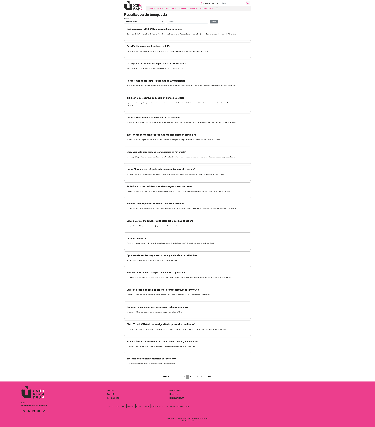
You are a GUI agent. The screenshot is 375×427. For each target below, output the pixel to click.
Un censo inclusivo (136, 238)
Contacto (146, 406)
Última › (209, 376)
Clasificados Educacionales (174, 406)
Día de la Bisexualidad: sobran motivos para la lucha (153, 117)
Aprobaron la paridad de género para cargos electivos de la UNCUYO (162, 255)
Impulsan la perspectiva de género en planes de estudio (155, 97)
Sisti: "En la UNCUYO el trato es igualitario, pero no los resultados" (161, 324)
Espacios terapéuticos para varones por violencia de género (157, 306)
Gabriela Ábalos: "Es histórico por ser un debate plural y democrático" (163, 341)
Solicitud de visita (157, 406)
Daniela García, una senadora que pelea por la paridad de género (160, 220)
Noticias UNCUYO (206, 8)
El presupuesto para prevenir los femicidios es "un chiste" (156, 151)
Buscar (214, 22)
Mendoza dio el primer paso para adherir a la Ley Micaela (156, 272)
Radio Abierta (170, 8)
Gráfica (138, 406)
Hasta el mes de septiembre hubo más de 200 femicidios (156, 80)
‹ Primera (166, 376)
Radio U (160, 8)
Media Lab (194, 8)
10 (197, 376)
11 (201, 376)
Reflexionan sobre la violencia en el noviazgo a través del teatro (159, 186)
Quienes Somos (120, 406)
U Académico (183, 8)
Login (187, 406)
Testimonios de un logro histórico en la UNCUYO (151, 358)
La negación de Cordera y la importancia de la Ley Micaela (156, 63)
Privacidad (130, 406)
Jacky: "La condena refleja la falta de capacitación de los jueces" (161, 169)
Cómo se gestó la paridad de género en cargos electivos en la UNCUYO (163, 289)
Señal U (152, 8)
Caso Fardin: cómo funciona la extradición (148, 46)
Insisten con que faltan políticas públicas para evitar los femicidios (161, 134)
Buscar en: (128, 19)
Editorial (110, 406)
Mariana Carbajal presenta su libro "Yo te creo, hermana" (156, 203)
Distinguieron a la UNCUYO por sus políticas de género (154, 28)
